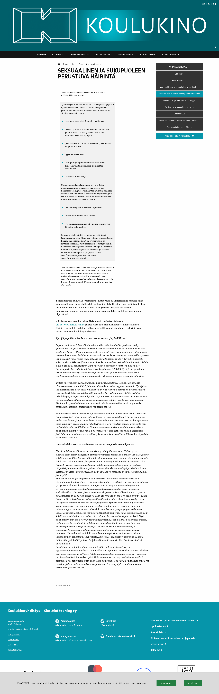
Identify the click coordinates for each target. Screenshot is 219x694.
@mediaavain (75, 625)
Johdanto (179, 73)
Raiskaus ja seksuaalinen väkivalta (179, 107)
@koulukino (61, 625)
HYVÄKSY (166, 683)
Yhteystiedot (14, 634)
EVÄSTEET (23, 683)
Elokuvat (57, 54)
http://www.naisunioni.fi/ (70, 324)
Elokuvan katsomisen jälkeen (179, 127)
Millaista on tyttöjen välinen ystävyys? (179, 100)
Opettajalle (125, 54)
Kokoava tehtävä (179, 80)
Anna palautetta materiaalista (179, 136)
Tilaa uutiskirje (108, 625)
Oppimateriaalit (79, 54)
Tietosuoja (13, 644)
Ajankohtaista (170, 54)
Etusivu (41, 54)
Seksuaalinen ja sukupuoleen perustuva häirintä (179, 93)
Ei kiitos (192, 683)
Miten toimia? (104, 54)
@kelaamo (73, 640)
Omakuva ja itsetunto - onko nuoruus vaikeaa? (179, 120)
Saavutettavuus (15, 649)
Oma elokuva (179, 113)
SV (203, 4)
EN (209, 4)
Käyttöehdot (13, 639)
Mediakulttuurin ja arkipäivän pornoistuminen (179, 87)
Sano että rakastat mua (90, 64)
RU (214, 4)
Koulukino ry (147, 54)
